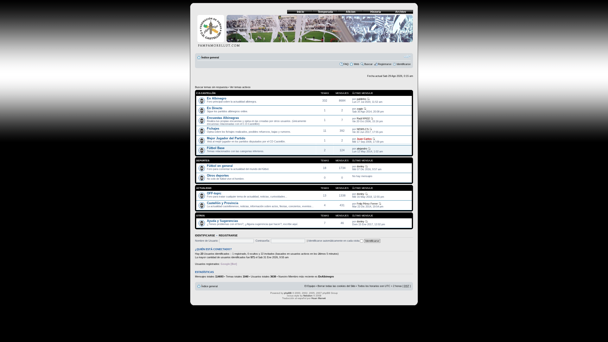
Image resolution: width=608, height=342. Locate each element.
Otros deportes (218, 175)
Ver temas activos (240, 87)
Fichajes (213, 128)
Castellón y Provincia (222, 203)
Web (356, 64)
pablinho (361, 99)
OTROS (200, 215)
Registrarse (384, 64)
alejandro (362, 148)
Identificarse (404, 64)
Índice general (210, 57)
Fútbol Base (215, 148)
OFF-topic (214, 193)
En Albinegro (216, 98)
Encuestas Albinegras (223, 118)
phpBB (288, 293)
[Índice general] (304, 32)
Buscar (368, 64)
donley (360, 166)
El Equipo (309, 286)
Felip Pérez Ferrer (367, 203)
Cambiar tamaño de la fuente (407, 56)
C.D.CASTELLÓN (205, 93)
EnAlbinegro (326, 276)
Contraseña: (263, 240)
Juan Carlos (364, 138)
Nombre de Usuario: (206, 240)
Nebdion (308, 295)
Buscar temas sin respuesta (211, 87)
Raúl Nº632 (363, 118)
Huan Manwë (318, 298)
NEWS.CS (363, 129)
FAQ (346, 64)
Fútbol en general (220, 166)
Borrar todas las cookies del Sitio (336, 286)
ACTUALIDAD (203, 188)
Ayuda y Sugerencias (222, 221)
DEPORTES (202, 160)
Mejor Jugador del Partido (226, 138)
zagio (360, 108)
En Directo (214, 108)
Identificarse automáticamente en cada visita (334, 240)
